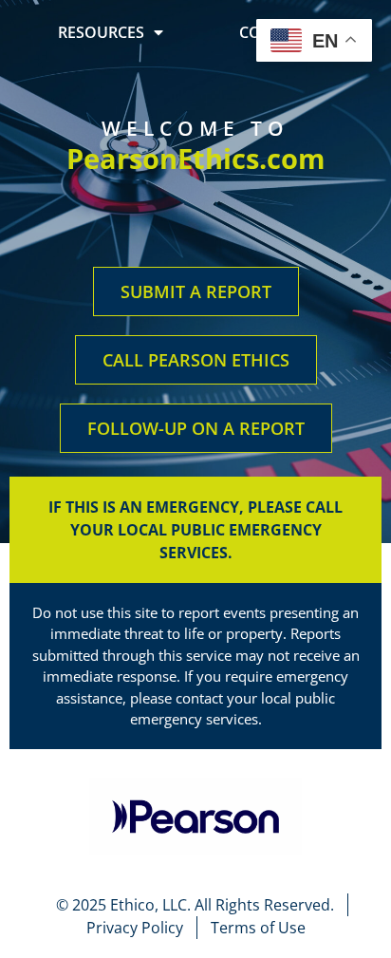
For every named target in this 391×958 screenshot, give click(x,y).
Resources (101, 32)
